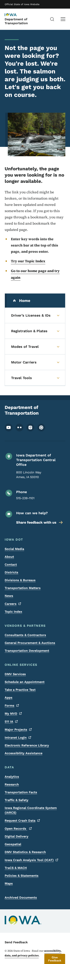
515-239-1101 (25, 498)
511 (9, 721)
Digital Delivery (16, 836)
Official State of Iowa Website (22, 4)
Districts (11, 572)
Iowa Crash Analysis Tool (29, 860)
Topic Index (13, 611)
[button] (54, 959)
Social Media (14, 549)
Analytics (12, 776)
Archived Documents (21, 897)
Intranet (16, 737)
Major (16, 729)
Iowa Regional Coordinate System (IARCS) (31, 810)
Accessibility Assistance (23, 753)
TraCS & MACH (16, 868)
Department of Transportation (16, 21)
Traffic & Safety (16, 800)
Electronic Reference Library (27, 745)
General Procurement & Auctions (30, 643)
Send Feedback (16, 942)
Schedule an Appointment (25, 682)
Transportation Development (27, 650)
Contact (11, 564)
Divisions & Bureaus (20, 580)
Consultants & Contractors (25, 635)
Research (12, 784)
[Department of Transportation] (14, 15)
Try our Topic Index (28, 261)
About (9, 557)
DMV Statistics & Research (25, 852)
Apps (8, 697)
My (11, 713)
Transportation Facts (21, 792)
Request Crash (20, 820)
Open (16, 828)
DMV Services (15, 674)
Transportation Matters (23, 588)
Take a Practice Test (20, 690)
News (9, 596)
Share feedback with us (36, 522)
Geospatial (13, 844)
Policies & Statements (21, 875)
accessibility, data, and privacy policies (33, 953)
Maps (9, 883)
